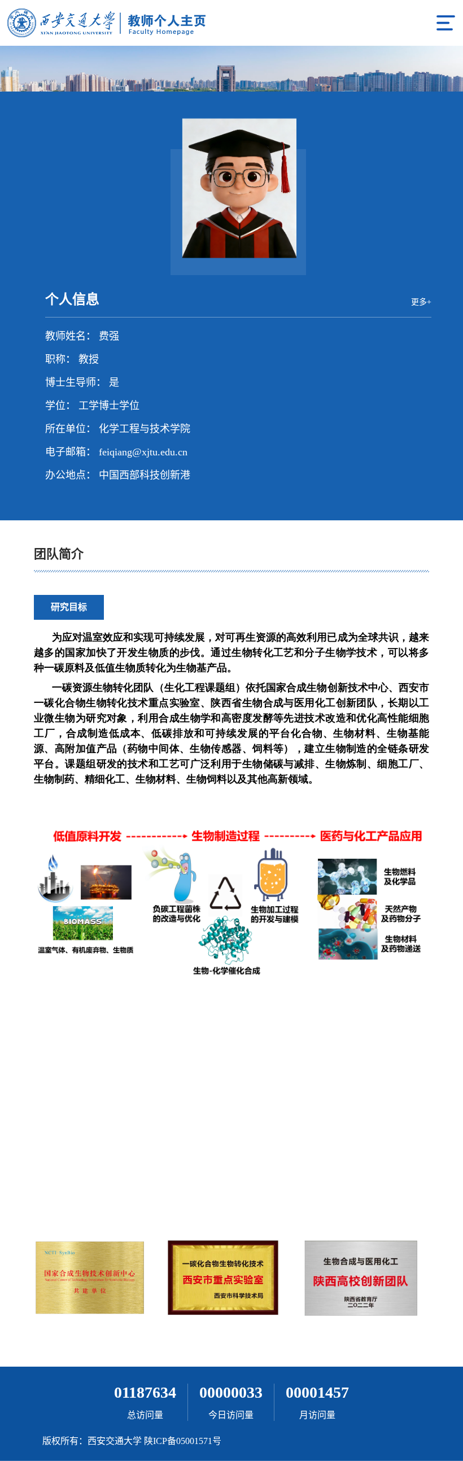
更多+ (421, 302)
